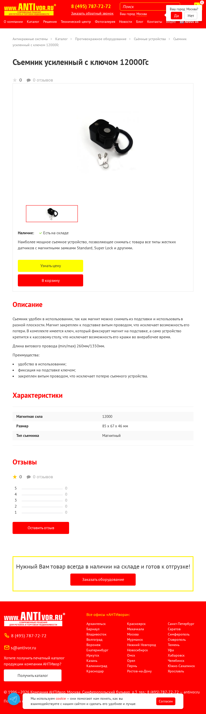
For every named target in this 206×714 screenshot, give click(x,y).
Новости (125, 21)
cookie (61, 698)
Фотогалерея (105, 21)
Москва (141, 14)
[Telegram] (14, 699)
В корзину (51, 280)
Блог (139, 21)
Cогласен (166, 701)
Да (176, 15)
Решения (50, 21)
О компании (13, 21)
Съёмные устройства (150, 39)
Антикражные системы (30, 39)
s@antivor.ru (23, 648)
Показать (12, 707)
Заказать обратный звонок (92, 13)
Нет (191, 15)
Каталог (33, 21)
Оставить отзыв (41, 527)
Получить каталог (33, 675)
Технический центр (76, 21)
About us (191, 21)
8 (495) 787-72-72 (28, 636)
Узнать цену (50, 265)
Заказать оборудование (103, 579)
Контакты (154, 21)
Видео (171, 21)
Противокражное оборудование (100, 39)
